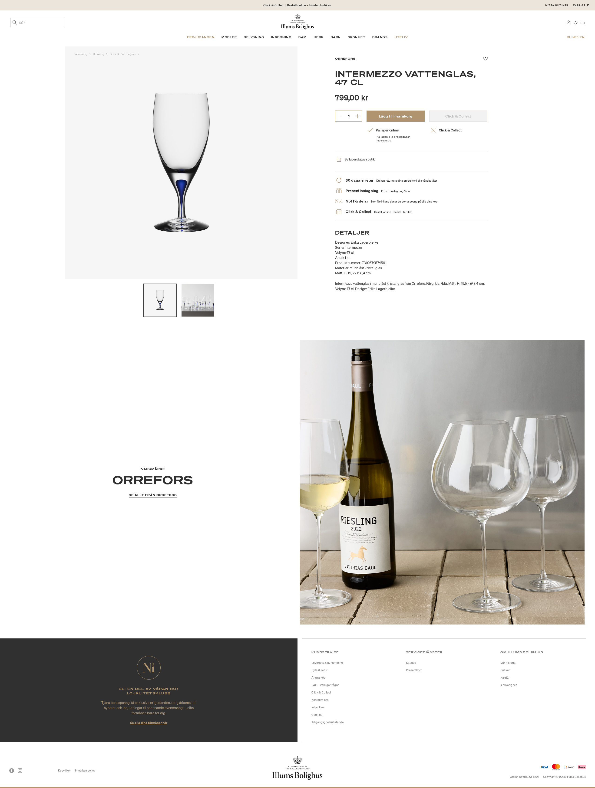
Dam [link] (302, 37)
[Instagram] (20, 770)
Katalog (411, 663)
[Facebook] (11, 770)
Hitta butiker (557, 5)
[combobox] (37, 22)
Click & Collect (321, 692)
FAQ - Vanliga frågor (325, 685)
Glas (113, 54)
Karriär (505, 678)
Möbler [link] (229, 37)
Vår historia (508, 663)
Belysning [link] (254, 37)
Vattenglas (128, 54)
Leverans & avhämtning (327, 663)
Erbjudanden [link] (201, 37)
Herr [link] (319, 37)
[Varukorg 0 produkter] (583, 22)
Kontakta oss (319, 700)
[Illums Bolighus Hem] (297, 21)
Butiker (505, 670)
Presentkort (414, 670)
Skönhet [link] (357, 37)
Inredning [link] (281, 37)
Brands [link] (380, 37)
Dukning (99, 54)
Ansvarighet (508, 685)
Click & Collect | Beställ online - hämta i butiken (297, 5)
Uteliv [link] (401, 37)
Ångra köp (318, 678)
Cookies (316, 715)
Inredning (81, 54)
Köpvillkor (318, 707)
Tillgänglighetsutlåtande (327, 722)
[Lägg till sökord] (15, 23)
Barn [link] (336, 37)
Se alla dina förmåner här (148, 722)
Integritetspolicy (85, 770)
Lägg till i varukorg (396, 116)
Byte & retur (319, 670)
